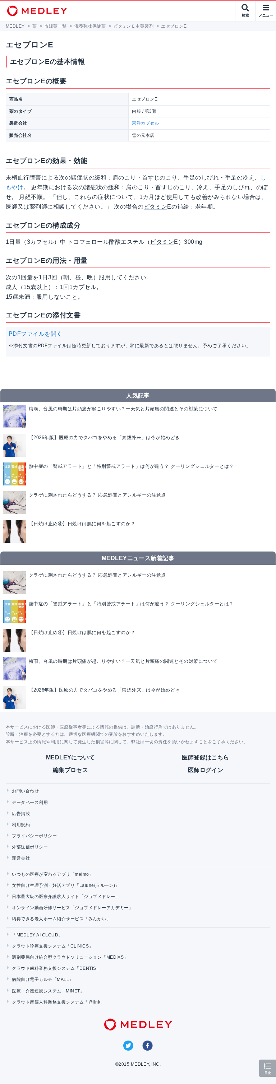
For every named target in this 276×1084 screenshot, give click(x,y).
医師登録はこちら (205, 757)
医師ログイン (206, 770)
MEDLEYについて (70, 757)
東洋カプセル (145, 123)
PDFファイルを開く (36, 334)
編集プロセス (70, 770)
